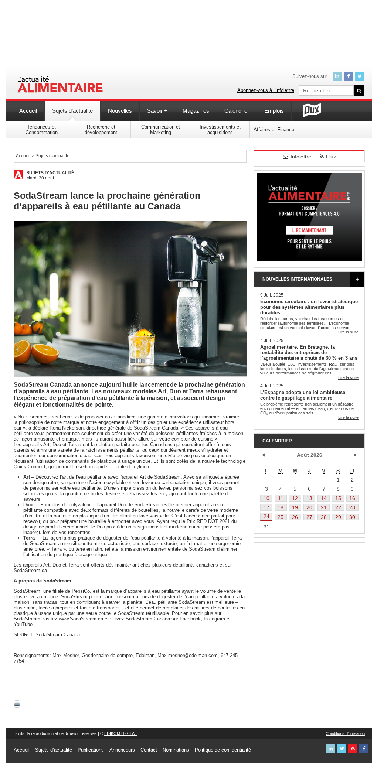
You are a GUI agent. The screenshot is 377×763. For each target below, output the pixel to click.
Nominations (176, 750)
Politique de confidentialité (223, 750)
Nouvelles (120, 110)
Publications (91, 750)
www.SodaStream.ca (81, 619)
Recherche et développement (101, 129)
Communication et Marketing (160, 129)
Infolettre (301, 157)
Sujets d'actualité (50, 172)
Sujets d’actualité (72, 110)
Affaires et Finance (274, 129)
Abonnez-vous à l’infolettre (265, 90)
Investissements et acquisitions (220, 129)
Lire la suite (348, 332)
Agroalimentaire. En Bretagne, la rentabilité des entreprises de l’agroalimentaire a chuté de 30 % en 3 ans (308, 352)
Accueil (28, 110)
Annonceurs (122, 750)
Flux (331, 157)
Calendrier (236, 110)
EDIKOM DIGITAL (120, 733)
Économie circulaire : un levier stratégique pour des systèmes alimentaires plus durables (309, 307)
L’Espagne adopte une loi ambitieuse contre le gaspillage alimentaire (302, 395)
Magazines (196, 110)
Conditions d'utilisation (345, 733)
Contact (148, 750)
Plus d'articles (357, 279)
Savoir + (157, 110)
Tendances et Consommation (42, 129)
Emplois (274, 110)
